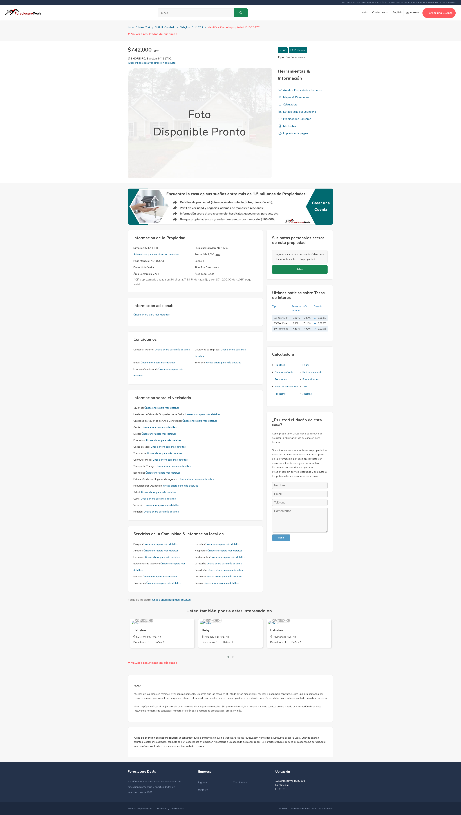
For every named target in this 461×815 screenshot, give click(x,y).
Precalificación (311, 379)
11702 (198, 27)
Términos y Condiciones (170, 808)
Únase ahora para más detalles (151, 314)
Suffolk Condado (165, 27)
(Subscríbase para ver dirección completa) (152, 63)
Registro (203, 789)
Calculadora (289, 105)
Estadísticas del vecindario (299, 112)
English (397, 12)
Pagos (306, 365)
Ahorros (307, 394)
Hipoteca (280, 365)
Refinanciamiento (312, 372)
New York (144, 27)
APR (305, 386)
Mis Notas (289, 126)
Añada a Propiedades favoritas (302, 90)
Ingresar (414, 12)
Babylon (185, 27)
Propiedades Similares (296, 119)
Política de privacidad (140, 808)
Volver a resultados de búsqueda (153, 34)
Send (281, 537)
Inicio (364, 12)
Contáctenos (380, 12)
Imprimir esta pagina (295, 133)
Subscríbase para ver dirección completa (156, 254)
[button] (228, 657)
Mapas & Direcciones (295, 97)
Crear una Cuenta (441, 13)
